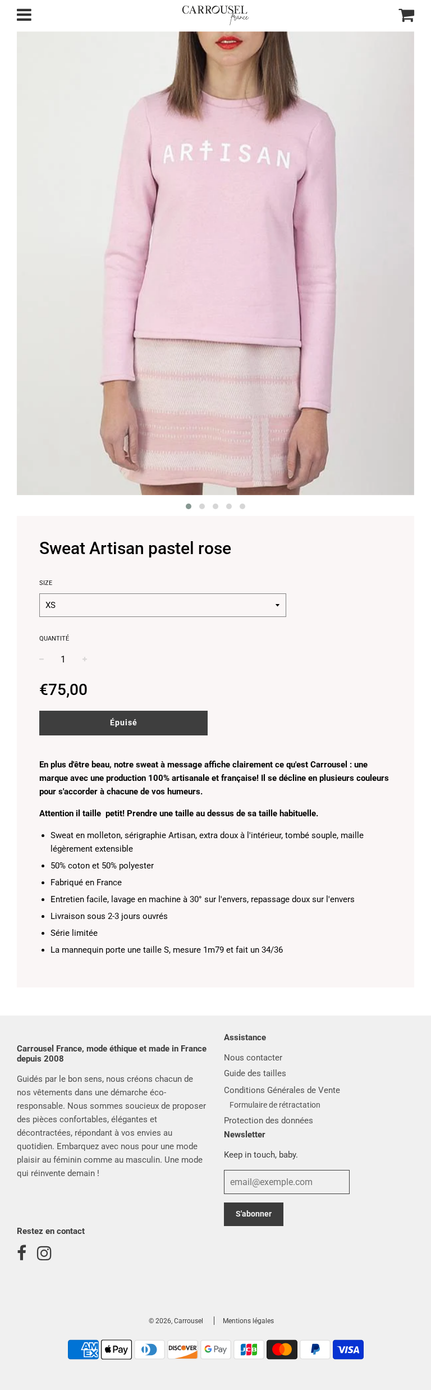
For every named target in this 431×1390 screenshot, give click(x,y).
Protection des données (268, 1120)
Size (45, 583)
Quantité (54, 638)
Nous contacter (253, 1058)
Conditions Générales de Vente (282, 1090)
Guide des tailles (255, 1073)
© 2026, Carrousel (176, 1321)
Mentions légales (248, 1321)
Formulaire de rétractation (275, 1104)
